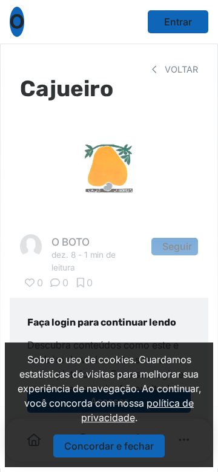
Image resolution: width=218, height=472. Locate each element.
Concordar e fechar (109, 446)
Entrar (178, 22)
